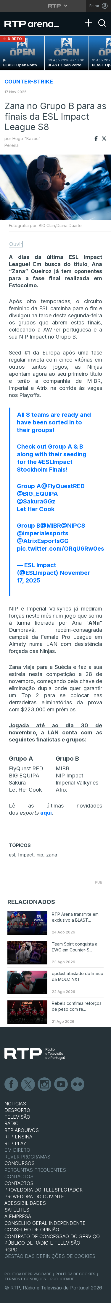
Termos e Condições (25, 1279)
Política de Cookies (75, 1274)
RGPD (10, 1250)
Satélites (16, 1210)
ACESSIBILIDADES (25, 1203)
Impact (25, 855)
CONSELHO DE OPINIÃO (31, 1230)
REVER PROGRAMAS (27, 1157)
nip (39, 855)
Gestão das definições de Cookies (49, 1256)
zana (51, 855)
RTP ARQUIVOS (21, 1130)
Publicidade (62, 1279)
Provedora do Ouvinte (34, 1196)
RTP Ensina (18, 1137)
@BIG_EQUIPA (37, 493)
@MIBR (50, 525)
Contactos (18, 1176)
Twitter (28, 1084)
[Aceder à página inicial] (35, 23)
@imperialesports (42, 533)
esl (12, 855)
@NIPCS (73, 525)
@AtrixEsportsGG (43, 540)
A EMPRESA (17, 1216)
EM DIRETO (17, 1150)
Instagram (45, 1084)
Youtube (61, 1084)
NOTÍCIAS (15, 1104)
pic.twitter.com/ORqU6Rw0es (60, 548)
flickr (78, 1084)
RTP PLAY (15, 1143)
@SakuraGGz (36, 501)
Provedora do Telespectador (43, 1190)
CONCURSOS (19, 1163)
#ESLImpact (55, 461)
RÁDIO (11, 1123)
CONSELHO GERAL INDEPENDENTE (45, 1223)
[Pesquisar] (102, 28)
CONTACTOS (18, 1183)
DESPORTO (17, 1110)
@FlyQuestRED (63, 486)
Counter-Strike (28, 81)
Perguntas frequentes (35, 1170)
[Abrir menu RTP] (55, 5)
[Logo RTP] (34, 1054)
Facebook (11, 1084)
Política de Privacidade (27, 1274)
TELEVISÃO (17, 1117)
